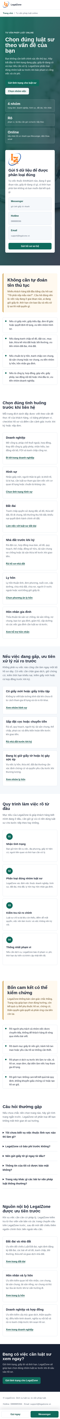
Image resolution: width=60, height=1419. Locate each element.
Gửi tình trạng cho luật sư (22, 83)
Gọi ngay (15, 1414)
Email (20, 233)
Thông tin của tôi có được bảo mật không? (26, 1167)
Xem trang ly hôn (15, 1295)
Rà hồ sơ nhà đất (15, 563)
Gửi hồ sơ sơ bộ (30, 246)
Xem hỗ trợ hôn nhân (17, 632)
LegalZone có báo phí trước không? (27, 1146)
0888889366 (16, 1404)
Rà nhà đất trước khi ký (19, 741)
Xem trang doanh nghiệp (19, 1329)
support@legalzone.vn (40, 1404)
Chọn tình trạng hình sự (19, 492)
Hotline (16, 218)
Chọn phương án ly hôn (19, 598)
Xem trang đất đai (15, 1261)
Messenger (20, 204)
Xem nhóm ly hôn (15, 779)
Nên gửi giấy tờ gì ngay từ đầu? (25, 1156)
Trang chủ (8, 13)
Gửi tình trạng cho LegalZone (21, 1380)
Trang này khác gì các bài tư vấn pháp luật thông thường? (28, 1181)
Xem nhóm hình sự (16, 707)
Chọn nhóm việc (17, 91)
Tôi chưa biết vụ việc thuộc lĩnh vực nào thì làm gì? (29, 1134)
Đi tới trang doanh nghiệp (20, 457)
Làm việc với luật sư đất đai (21, 526)
